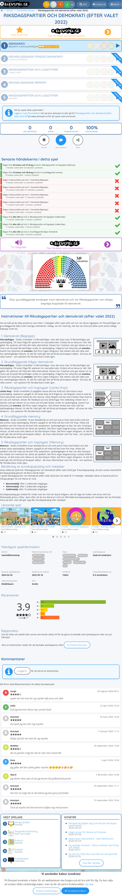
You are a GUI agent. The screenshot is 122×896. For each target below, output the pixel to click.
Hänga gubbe (22, 822)
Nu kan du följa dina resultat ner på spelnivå (93, 853)
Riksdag (82, 555)
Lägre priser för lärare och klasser (87, 832)
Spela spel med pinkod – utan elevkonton (91, 838)
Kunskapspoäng (71, 131)
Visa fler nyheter (91, 862)
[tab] (53, 537)
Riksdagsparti (71, 558)
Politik (67, 562)
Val (65, 565)
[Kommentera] (61, 140)
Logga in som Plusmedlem (27, 113)
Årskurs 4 (38, 555)
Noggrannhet (92, 131)
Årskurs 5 (38, 558)
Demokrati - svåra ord (13, 526)
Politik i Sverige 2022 (103, 526)
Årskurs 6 (38, 562)
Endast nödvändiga (47, 890)
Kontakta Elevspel (77, 644)
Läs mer (89, 884)
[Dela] (78, 140)
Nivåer (50, 131)
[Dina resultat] (73, 4)
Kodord (18, 840)
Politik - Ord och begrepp (75, 526)
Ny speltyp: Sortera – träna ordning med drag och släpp (94, 846)
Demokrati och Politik (43, 526)
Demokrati (69, 555)
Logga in (22, 670)
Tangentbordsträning (26, 831)
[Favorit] (44, 140)
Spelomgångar (30, 131)
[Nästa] (117, 521)
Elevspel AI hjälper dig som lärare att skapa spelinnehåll (93, 824)
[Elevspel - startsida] (15, 4)
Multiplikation (21, 858)
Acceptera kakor (76, 890)
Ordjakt (18, 849)
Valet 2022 (79, 562)
